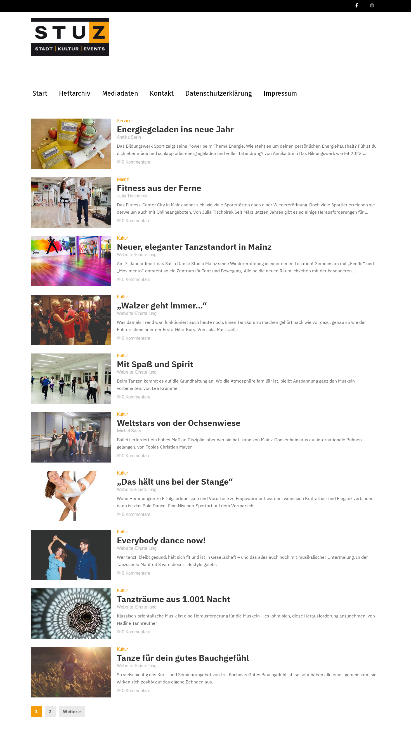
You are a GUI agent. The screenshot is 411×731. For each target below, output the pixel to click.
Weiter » (72, 711)
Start (39, 93)
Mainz (123, 179)
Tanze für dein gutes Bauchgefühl (183, 657)
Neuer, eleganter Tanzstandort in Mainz (194, 246)
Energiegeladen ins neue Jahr (175, 129)
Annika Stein (129, 137)
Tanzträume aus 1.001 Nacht (173, 598)
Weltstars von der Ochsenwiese (178, 422)
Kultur (122, 238)
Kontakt (162, 93)
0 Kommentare (133, 162)
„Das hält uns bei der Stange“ (175, 481)
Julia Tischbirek (132, 196)
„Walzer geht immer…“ (162, 305)
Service (124, 121)
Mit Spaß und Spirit (155, 364)
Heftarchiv (74, 93)
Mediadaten (120, 93)
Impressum (280, 93)
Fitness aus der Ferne (159, 187)
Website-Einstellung (137, 254)
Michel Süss (129, 430)
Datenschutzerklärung (218, 93)
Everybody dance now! (161, 540)
